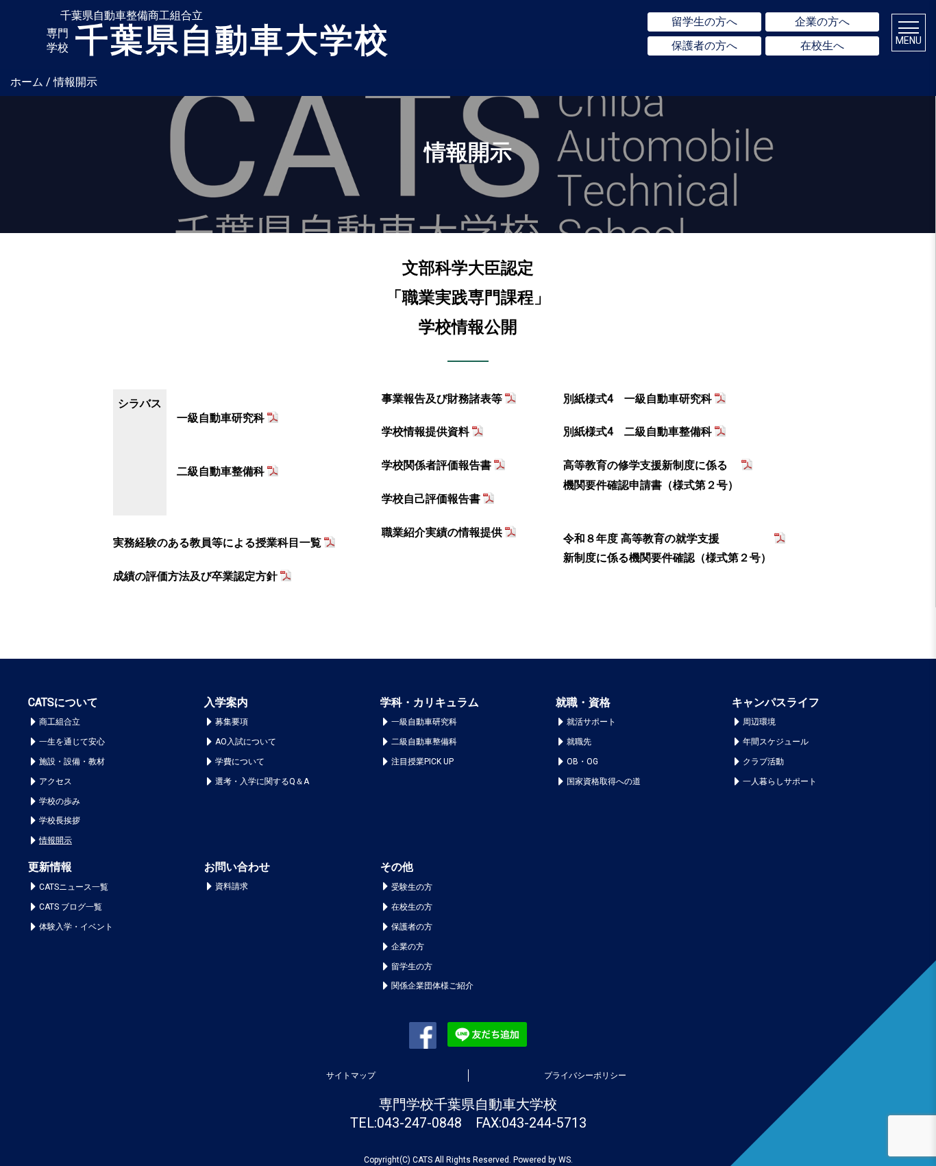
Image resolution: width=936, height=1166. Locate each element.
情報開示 (55, 840)
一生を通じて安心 (72, 741)
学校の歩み (59, 801)
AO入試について (245, 741)
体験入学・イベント (76, 927)
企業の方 (407, 946)
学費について (239, 761)
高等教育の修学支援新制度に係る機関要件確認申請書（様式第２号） (651, 475)
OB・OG (582, 761)
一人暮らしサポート (780, 781)
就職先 (579, 741)
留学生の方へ (704, 21)
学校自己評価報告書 (431, 498)
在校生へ (822, 45)
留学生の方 (411, 966)
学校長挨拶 (59, 820)
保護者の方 (411, 927)
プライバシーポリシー (585, 1075)
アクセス (55, 781)
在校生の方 (411, 907)
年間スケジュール (776, 741)
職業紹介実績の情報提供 (442, 532)
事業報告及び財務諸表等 (442, 398)
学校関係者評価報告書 (436, 465)
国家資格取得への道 (604, 781)
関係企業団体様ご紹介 (432, 986)
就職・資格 (583, 702)
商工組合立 (59, 722)
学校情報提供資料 (425, 431)
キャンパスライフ (776, 702)
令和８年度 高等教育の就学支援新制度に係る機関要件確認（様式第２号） (667, 548)
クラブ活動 (763, 761)
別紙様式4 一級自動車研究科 (637, 398)
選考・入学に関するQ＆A (262, 781)
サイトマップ (350, 1075)
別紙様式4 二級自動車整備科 (637, 431)
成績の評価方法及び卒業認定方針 (195, 576)
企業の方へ (822, 21)
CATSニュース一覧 (73, 887)
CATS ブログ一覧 (70, 907)
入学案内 (226, 702)
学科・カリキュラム (429, 702)
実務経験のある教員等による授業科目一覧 (217, 542)
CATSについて (63, 702)
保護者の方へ (704, 45)
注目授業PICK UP (422, 761)
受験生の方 (411, 887)
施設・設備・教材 (72, 761)
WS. (565, 1160)
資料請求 (231, 886)
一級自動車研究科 (220, 417)
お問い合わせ (237, 866)
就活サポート (591, 722)
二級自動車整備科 (220, 471)
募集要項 (231, 722)
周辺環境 (759, 722)
